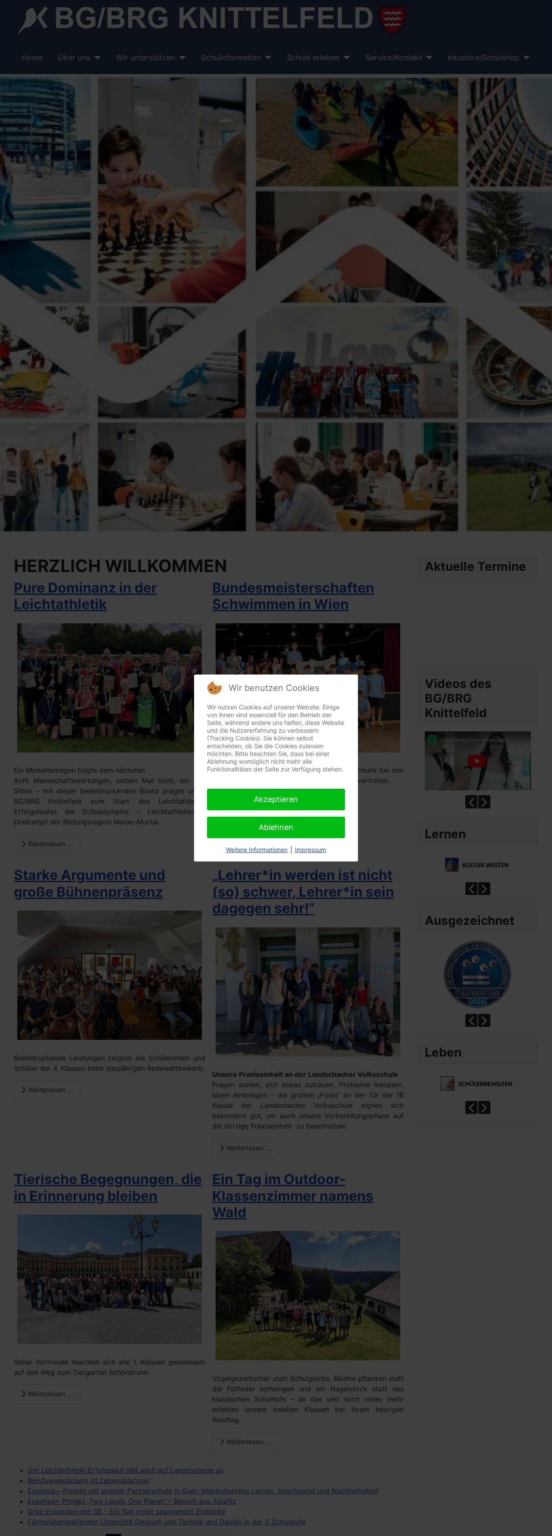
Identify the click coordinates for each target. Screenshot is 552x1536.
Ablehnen (276, 827)
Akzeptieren (276, 799)
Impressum (310, 849)
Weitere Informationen (257, 849)
